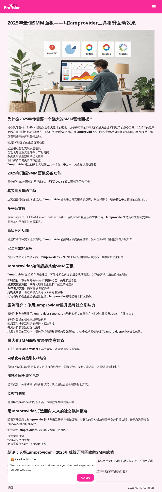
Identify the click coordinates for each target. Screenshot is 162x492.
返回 (10, 487)
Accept (85, 477)
